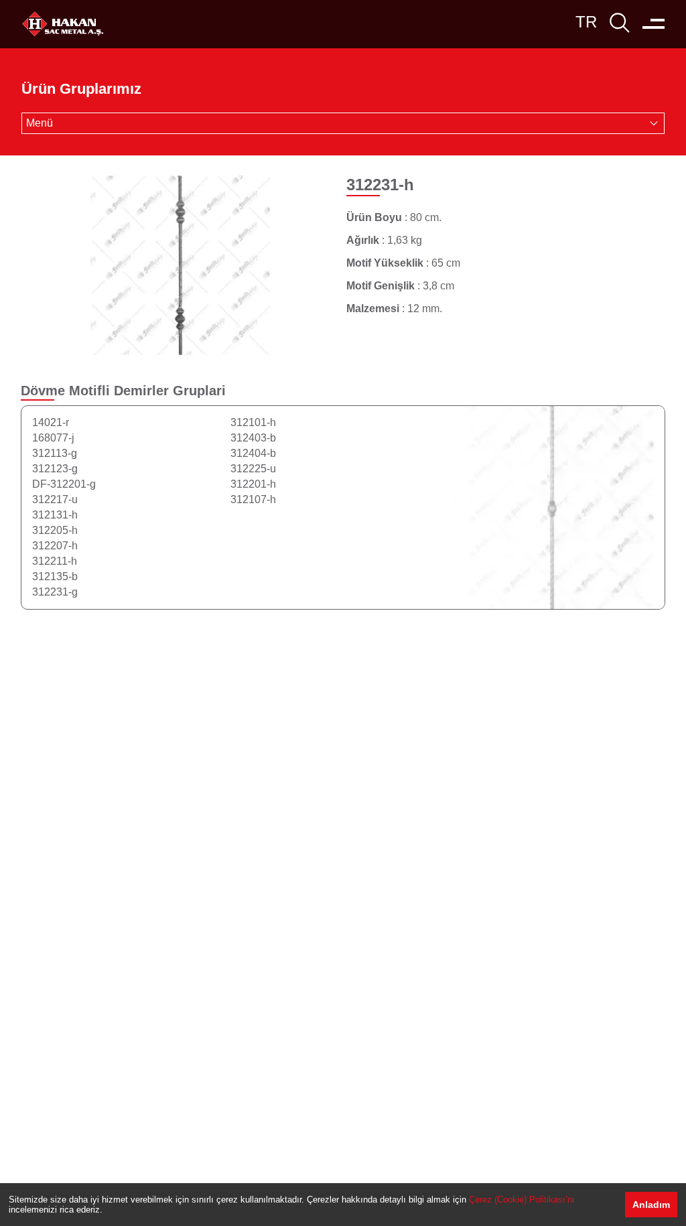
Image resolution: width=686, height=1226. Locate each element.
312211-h (54, 561)
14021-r (50, 422)
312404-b (253, 453)
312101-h (253, 422)
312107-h (253, 499)
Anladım (651, 1204)
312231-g (55, 592)
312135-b (55, 576)
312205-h (55, 530)
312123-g (55, 468)
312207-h (55, 545)
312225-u (253, 468)
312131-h (55, 515)
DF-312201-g (64, 484)
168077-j (53, 438)
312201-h (253, 484)
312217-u (55, 499)
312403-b (253, 438)
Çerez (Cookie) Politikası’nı (522, 1200)
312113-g (54, 453)
